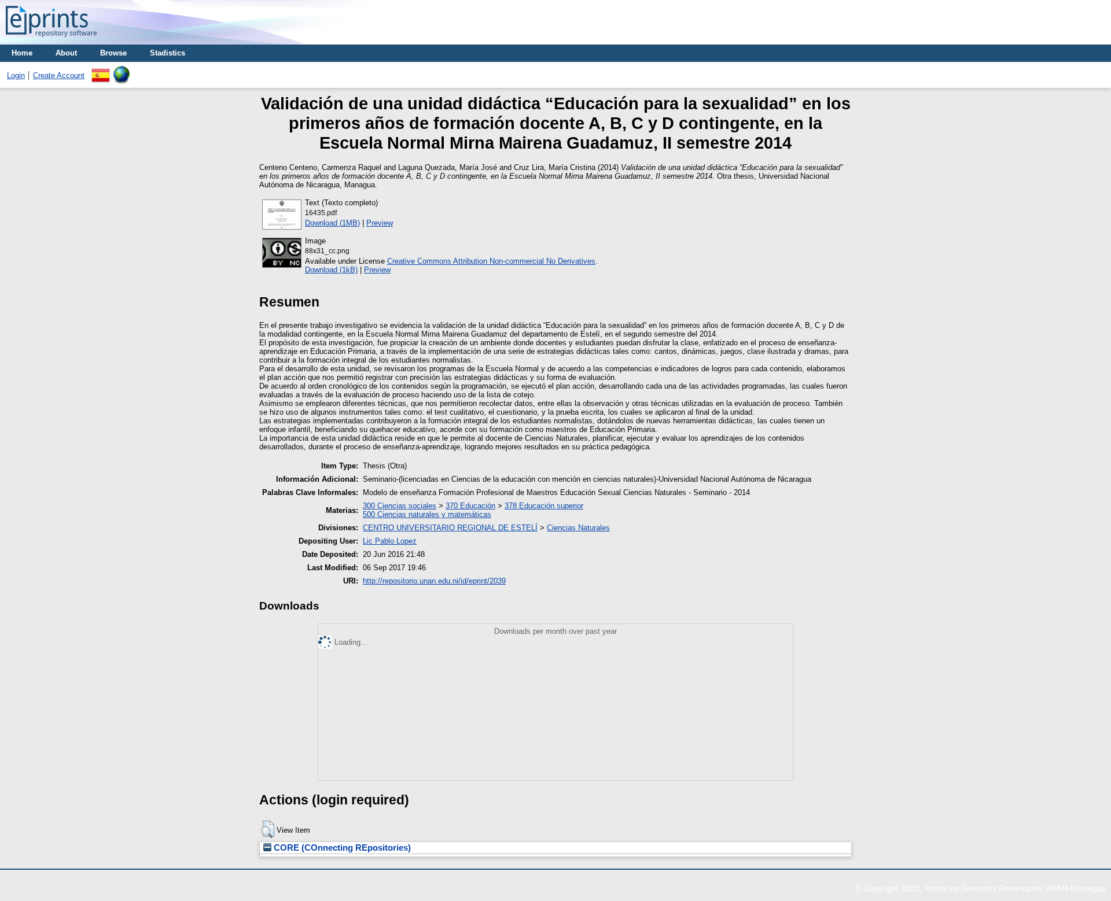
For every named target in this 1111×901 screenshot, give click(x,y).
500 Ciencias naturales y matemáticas (427, 514)
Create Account (58, 75)
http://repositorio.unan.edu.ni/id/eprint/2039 (434, 581)
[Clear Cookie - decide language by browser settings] (121, 70)
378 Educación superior (544, 505)
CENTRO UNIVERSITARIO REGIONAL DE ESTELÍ (450, 527)
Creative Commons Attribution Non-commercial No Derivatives (491, 261)
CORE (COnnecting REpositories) (341, 847)
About (66, 53)
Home (22, 53)
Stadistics (167, 53)
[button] (267, 829)
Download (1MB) (332, 223)
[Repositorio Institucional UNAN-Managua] (51, 40)
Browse (113, 53)
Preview (379, 223)
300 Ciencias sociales (399, 505)
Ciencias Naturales (578, 527)
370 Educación (470, 505)
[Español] (100, 70)
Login (16, 75)
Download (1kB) (331, 269)
